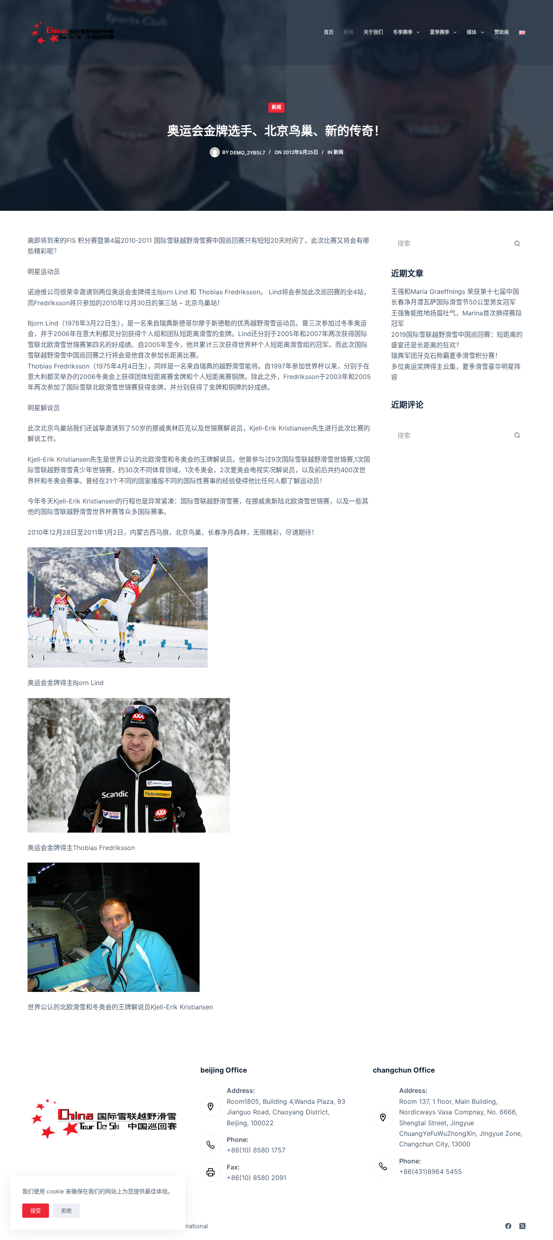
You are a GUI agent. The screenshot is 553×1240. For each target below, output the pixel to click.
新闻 (348, 32)
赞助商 (501, 32)
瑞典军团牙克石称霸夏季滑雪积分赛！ (446, 355)
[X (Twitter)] (522, 1226)
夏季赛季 (439, 32)
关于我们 (373, 32)
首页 (329, 32)
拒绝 (66, 1210)
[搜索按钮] (517, 243)
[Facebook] (508, 1226)
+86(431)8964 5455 (430, 1171)
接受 (35, 1210)
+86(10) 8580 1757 (256, 1150)
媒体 (471, 32)
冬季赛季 (403, 32)
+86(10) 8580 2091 (256, 1178)
